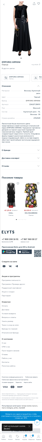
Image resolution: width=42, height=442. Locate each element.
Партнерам (6, 296)
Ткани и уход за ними (10, 325)
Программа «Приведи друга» (13, 284)
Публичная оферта (31, 377)
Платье (11, 215)
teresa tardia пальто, (30, 406)
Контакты (5, 362)
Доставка (5, 310)
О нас (4, 343)
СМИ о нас (6, 347)
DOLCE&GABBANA (31, 213)
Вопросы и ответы (9, 317)
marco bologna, (8, 408)
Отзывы (5, 354)
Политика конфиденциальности (12, 377)
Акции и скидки (8, 292)
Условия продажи (7, 382)
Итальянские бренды (10, 333)
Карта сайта (28, 382)
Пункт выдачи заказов (10, 351)
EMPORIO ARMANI (33, 101)
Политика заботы (8, 366)
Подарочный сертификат (12, 288)
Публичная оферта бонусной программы (15, 380)
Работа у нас (7, 358)
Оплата (5, 306)
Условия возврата (9, 313)
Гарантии (19, 382)
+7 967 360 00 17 (29, 239)
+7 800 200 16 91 (10, 239)
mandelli (22, 408)
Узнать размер (7, 321)
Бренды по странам (9, 329)
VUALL (11, 213)
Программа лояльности (11, 280)
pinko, (16, 408)
